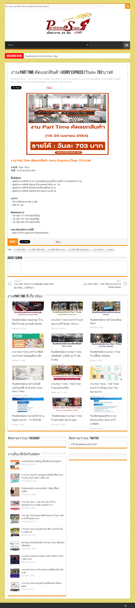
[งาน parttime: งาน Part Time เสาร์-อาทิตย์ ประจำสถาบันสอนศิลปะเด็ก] (28, 341)
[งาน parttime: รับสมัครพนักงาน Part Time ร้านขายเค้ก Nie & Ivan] (67, 405)
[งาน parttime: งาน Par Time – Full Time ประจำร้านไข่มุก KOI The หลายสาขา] (106, 373)
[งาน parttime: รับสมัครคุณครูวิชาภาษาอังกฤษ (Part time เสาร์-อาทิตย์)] (106, 405)
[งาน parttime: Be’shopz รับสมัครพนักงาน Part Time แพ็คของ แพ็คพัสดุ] (14, 546)
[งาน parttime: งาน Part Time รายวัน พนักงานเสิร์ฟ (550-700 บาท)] (14, 573)
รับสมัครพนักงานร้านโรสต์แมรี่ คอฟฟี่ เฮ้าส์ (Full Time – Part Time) (28, 387)
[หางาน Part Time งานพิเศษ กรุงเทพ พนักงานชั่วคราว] (67, 33)
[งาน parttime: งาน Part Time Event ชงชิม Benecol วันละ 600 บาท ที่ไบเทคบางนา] (14, 518)
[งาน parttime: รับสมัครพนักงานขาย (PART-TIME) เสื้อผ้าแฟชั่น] (14, 491)
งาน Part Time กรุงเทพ (69, 79)
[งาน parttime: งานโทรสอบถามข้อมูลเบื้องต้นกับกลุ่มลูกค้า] (14, 464)
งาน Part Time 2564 (51, 79)
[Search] (127, 6)
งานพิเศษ (117, 79)
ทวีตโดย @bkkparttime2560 (84, 444)
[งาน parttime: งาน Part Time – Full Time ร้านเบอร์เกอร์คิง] (67, 373)
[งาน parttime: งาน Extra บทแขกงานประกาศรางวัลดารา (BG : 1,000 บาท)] (14, 559)
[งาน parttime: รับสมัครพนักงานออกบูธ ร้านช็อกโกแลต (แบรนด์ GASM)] (28, 309)
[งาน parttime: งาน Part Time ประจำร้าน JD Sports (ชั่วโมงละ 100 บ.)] (67, 309)
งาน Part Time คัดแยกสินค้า (90, 79)
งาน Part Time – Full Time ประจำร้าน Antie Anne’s (102, 284)
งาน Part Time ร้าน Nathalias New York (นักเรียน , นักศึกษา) (34, 284)
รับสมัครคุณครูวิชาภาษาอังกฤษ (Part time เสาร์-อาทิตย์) (103, 419)
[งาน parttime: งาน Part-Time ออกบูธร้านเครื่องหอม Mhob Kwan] (14, 586)
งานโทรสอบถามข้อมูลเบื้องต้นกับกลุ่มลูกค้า (41, 461)
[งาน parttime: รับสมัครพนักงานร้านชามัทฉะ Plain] (106, 309)
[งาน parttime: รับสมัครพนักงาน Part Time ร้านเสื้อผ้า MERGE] (106, 341)
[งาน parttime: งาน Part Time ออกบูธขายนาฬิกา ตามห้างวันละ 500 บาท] (14, 532)
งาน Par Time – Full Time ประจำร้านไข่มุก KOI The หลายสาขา (104, 387)
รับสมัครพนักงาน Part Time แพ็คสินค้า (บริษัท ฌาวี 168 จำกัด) (66, 355)
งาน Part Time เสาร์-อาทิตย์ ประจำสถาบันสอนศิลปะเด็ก (50, 56)
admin (23, 79)
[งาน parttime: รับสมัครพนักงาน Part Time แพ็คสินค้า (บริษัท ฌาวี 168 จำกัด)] (67, 341)
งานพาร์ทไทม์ (107, 79)
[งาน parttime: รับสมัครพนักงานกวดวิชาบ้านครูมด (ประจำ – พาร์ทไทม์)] (28, 405)
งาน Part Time (36, 79)
